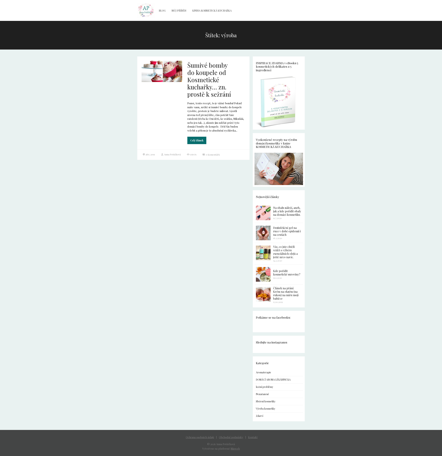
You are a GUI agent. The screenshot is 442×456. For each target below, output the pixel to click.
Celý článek (196, 140)
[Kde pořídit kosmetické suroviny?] (263, 274)
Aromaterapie (263, 372)
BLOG (162, 10)
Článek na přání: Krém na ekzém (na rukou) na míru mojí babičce (286, 293)
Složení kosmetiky (265, 401)
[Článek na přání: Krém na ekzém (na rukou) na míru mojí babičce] (263, 294)
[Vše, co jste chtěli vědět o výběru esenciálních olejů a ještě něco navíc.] (263, 253)
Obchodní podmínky (231, 437)
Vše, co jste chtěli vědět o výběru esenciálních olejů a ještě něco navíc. (285, 252)
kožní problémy (264, 387)
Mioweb (235, 448)
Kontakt (253, 437)
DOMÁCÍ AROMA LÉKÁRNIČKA (273, 379)
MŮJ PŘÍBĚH (179, 10)
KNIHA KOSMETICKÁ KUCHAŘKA (212, 10)
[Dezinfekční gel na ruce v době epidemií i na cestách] (263, 233)
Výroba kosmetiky (265, 408)
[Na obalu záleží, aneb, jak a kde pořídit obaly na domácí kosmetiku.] (263, 213)
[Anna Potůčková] (146, 10)
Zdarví (259, 416)
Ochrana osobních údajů (200, 437)
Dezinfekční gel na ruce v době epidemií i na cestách (287, 231)
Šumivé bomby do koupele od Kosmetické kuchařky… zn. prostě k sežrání (209, 79)
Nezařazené (262, 394)
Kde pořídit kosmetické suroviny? (286, 272)
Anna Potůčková (172, 154)
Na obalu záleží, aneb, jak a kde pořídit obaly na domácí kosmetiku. (287, 211)
